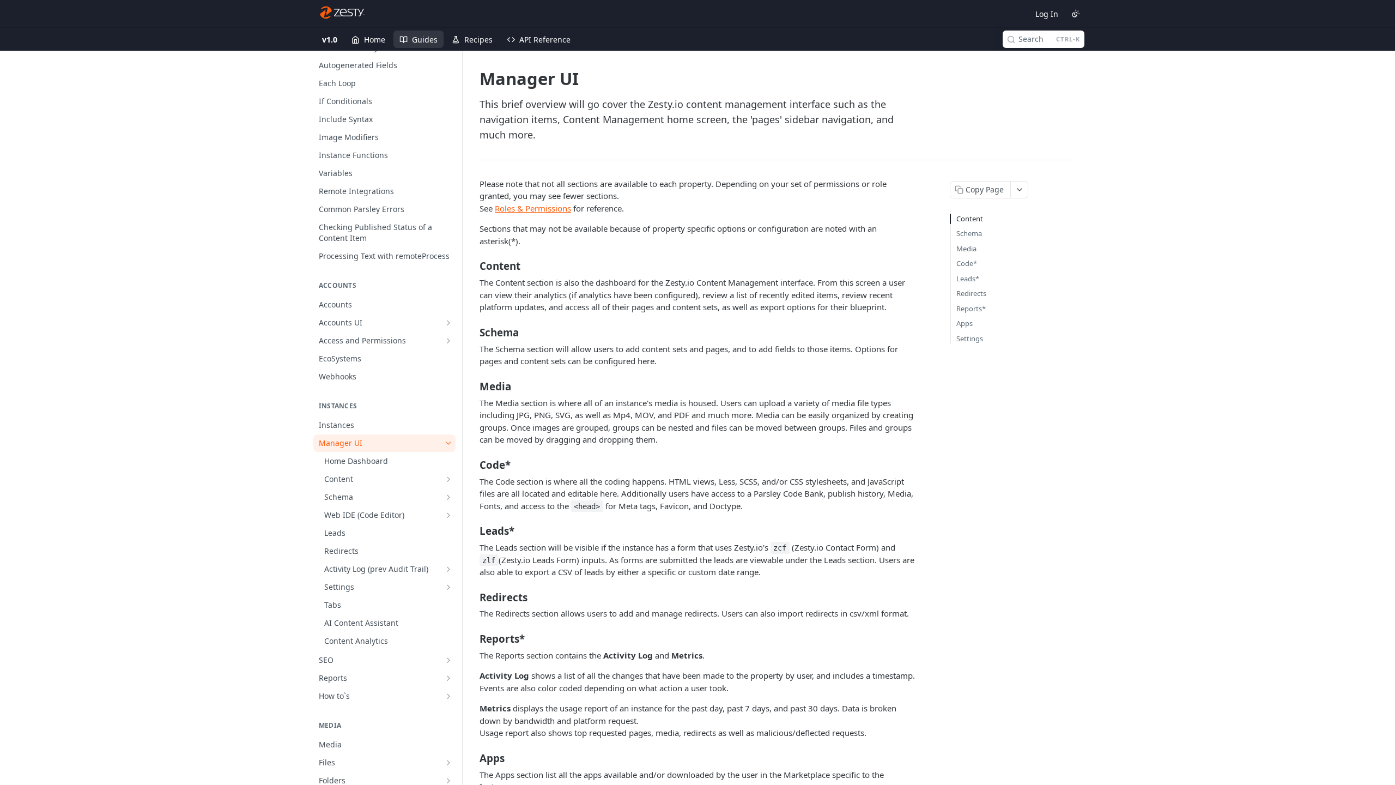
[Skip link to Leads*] (472, 531)
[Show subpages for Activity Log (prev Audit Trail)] (448, 569)
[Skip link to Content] (472, 266)
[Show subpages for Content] (448, 479)
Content (969, 219)
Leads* (967, 278)
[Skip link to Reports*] (472, 639)
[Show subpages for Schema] (448, 497)
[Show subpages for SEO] (448, 660)
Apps (964, 323)
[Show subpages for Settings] (448, 587)
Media (966, 248)
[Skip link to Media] (472, 386)
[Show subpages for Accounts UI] (448, 322)
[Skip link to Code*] (472, 464)
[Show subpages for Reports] (448, 678)
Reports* (971, 308)
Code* (966, 263)
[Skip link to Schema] (472, 332)
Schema (969, 233)
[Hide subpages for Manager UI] (448, 443)
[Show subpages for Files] (448, 762)
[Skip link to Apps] (472, 757)
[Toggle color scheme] (1075, 13)
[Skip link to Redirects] (472, 597)
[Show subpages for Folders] (448, 780)
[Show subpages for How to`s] (448, 696)
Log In (1046, 14)
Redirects (971, 293)
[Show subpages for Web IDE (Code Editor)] (448, 515)
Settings (969, 338)
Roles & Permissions (533, 208)
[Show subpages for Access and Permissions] (448, 340)
